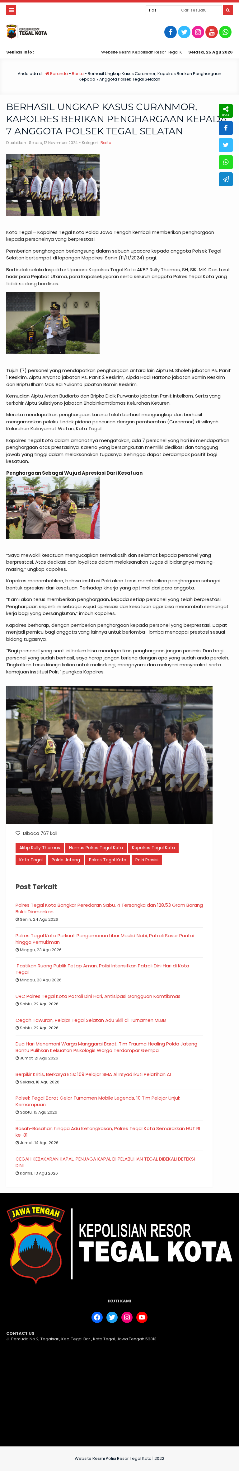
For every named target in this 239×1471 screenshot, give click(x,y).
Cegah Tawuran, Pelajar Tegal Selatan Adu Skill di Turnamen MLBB (91, 1020)
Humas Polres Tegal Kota (96, 848)
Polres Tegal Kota (107, 860)
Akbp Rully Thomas (39, 848)
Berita (78, 74)
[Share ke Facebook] (226, 128)
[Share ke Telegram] (226, 179)
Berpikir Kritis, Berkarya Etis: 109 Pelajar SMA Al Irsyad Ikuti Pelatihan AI (93, 1074)
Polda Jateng (66, 860)
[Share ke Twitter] (226, 145)
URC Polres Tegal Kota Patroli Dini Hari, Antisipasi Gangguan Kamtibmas (98, 996)
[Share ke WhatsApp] (226, 162)
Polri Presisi (146, 860)
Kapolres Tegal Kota (153, 848)
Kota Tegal (31, 860)
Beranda (58, 74)
